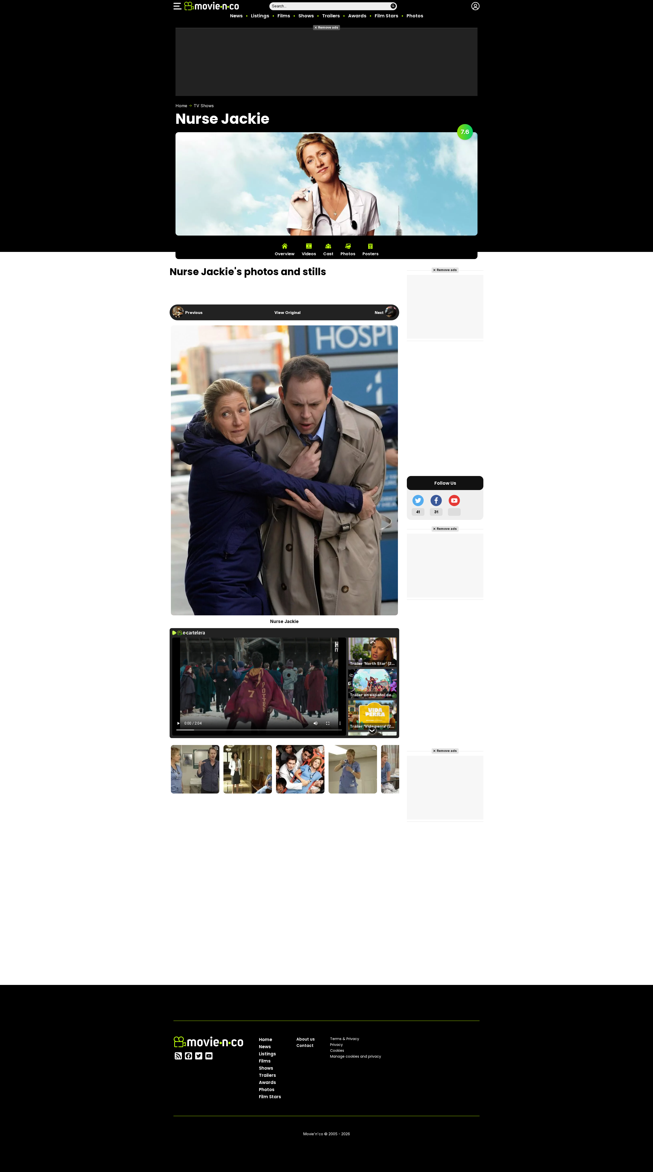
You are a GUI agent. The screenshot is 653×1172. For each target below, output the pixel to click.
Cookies (337, 1050)
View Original (287, 312)
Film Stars (386, 16)
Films (284, 16)
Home (181, 105)
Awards (357, 16)
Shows (306, 16)
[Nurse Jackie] (195, 770)
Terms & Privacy (344, 1038)
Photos (415, 16)
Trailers (331, 16)
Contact (304, 1045)
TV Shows (204, 105)
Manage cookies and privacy (355, 1056)
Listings (260, 16)
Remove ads (328, 27)
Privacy (336, 1044)
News (236, 16)
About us (305, 1039)
